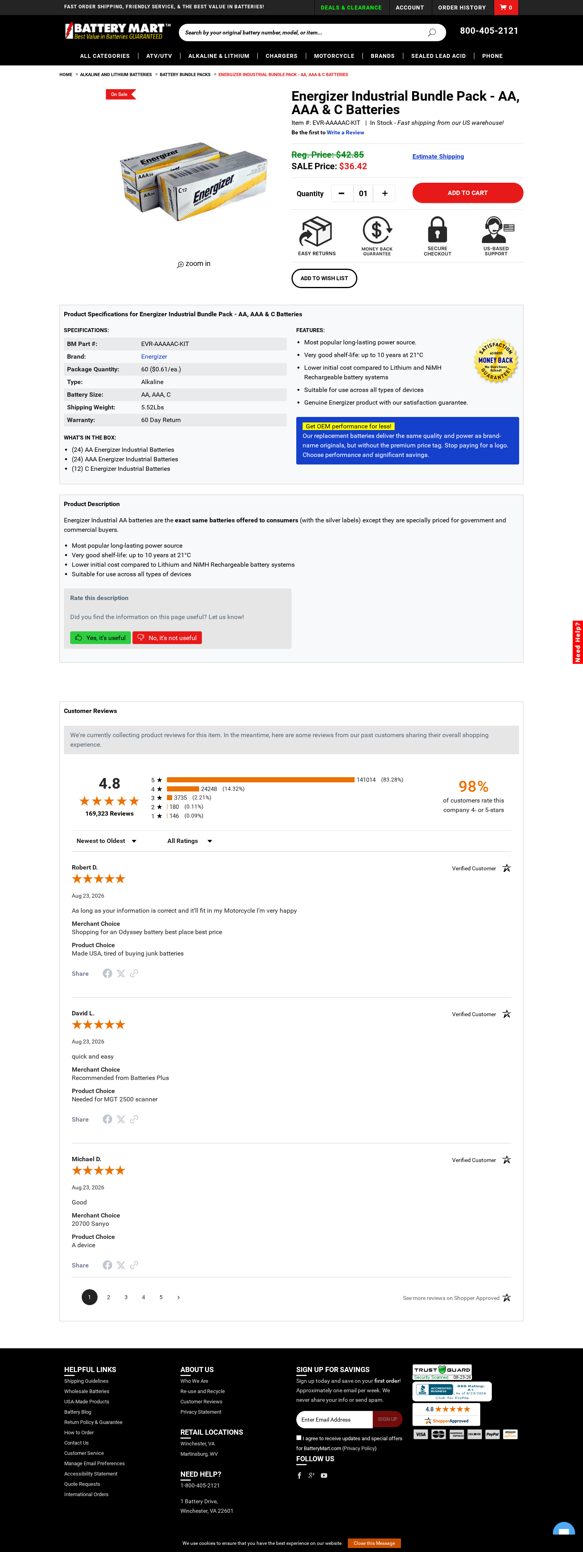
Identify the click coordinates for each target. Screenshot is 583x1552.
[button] (341, 193)
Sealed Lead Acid (438, 56)
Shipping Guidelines (86, 1381)
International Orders (86, 1494)
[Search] (427, 32)
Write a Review (345, 132)
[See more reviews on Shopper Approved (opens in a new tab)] (134, 974)
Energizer (154, 356)
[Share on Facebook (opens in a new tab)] (107, 974)
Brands (383, 56)
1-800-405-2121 (200, 1485)
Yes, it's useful (105, 638)
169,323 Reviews (109, 813)
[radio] (291, 779)
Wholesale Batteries (86, 1391)
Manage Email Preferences (94, 1463)
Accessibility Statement (90, 1474)
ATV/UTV (159, 56)
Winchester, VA (197, 1444)
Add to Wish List (324, 278)
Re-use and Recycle (202, 1391)
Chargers (282, 56)
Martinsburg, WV (199, 1454)
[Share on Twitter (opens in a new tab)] (121, 973)
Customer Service (84, 1453)
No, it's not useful (172, 638)
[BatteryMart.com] (117, 30)
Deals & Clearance (351, 7)
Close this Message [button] (374, 1543)
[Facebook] (299, 1475)
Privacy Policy (359, 1448)
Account (410, 7)
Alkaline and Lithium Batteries (116, 74)
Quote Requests (82, 1484)
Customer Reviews (201, 1402)
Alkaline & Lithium (218, 56)
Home (65, 74)
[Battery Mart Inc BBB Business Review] (452, 1391)
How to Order (79, 1432)
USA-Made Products (86, 1402)
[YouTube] (324, 1475)
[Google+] (312, 1475)
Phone (492, 56)
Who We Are (194, 1381)
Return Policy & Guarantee (93, 1422)
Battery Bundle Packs (185, 74)
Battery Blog (77, 1412)
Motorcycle (334, 56)
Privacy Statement (200, 1412)
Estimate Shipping (438, 156)
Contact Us (76, 1443)
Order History (462, 7)
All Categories (105, 56)
